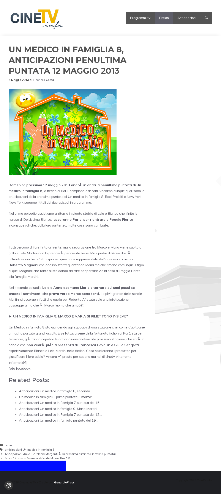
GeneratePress (64, 482)
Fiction (164, 18)
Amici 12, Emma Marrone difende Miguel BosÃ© (37, 458)
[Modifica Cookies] (8, 485)
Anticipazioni (186, 18)
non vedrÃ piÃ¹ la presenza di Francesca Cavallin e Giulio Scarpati (83, 345)
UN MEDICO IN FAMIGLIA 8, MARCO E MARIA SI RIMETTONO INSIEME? (70, 316)
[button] (206, 18)
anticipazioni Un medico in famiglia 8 (29, 449)
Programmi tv (140, 18)
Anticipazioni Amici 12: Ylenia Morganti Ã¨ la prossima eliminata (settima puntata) (60, 454)
